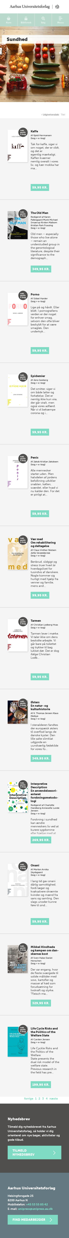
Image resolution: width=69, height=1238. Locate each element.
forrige (28, 1098)
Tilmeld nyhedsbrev (23, 1152)
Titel (63, 114)
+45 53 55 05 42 (37, 1204)
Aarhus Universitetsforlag (34, 6)
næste (53, 1098)
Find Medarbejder (28, 1220)
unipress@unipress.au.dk (35, 1209)
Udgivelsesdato (50, 114)
